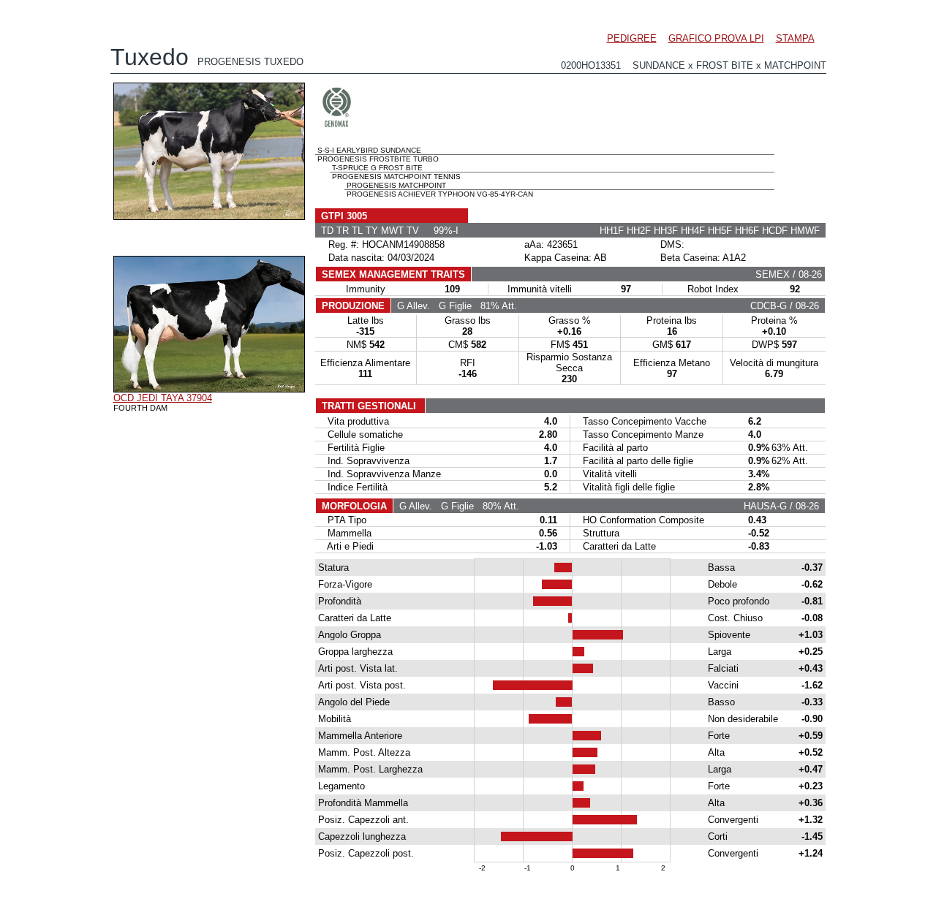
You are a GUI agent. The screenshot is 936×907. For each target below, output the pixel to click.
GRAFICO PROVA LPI (716, 38)
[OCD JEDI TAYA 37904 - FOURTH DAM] (209, 388)
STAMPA (795, 38)
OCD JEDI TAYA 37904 (162, 397)
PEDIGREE (632, 38)
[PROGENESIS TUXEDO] (209, 216)
